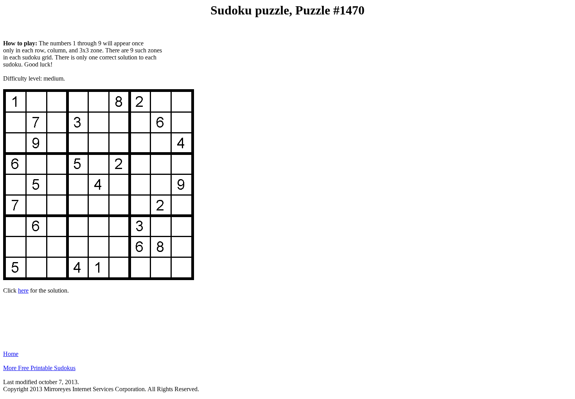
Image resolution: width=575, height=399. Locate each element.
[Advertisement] (287, 318)
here (23, 290)
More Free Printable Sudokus (39, 368)
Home (10, 353)
